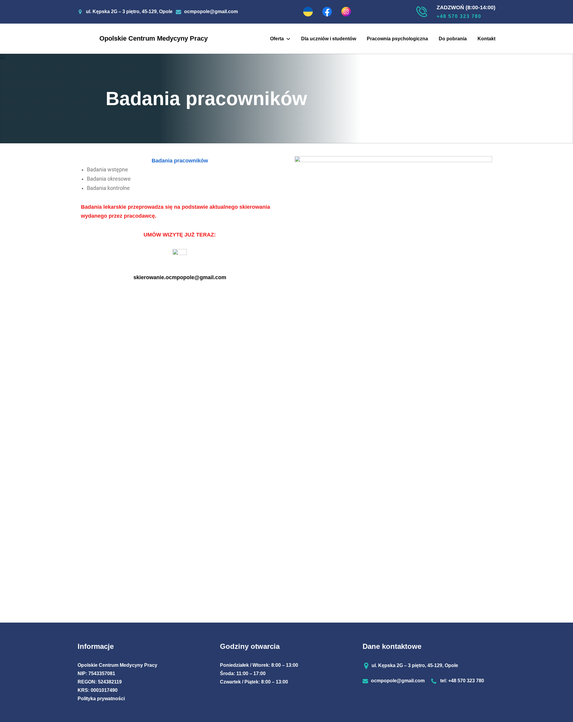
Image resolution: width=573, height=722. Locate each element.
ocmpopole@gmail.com (211, 11)
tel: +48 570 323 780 (462, 680)
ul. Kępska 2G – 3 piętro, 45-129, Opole (129, 11)
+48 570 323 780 (459, 16)
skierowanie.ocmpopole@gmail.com (179, 277)
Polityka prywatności (101, 698)
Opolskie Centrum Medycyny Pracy (153, 38)
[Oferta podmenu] (288, 38)
